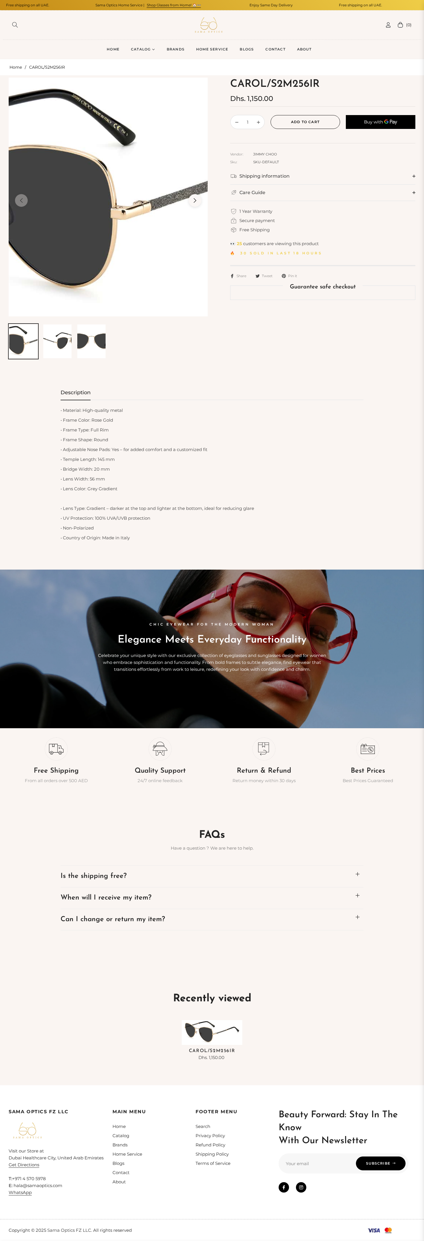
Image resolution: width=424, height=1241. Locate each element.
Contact (121, 1172)
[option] (108, 197)
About (119, 1181)
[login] (388, 25)
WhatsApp (20, 1192)
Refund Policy (210, 1145)
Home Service (127, 1154)
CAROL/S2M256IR (212, 1051)
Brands (119, 1145)
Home (16, 67)
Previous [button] (21, 200)
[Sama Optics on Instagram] (301, 1187)
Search (203, 1126)
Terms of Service (213, 1163)
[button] (15, 25)
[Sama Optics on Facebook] (284, 1187)
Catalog (120, 1135)
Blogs (118, 1163)
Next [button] (195, 200)
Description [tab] (76, 392)
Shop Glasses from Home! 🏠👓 (147, 5)
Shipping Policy (212, 1154)
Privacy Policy (210, 1135)
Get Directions (24, 1164)
